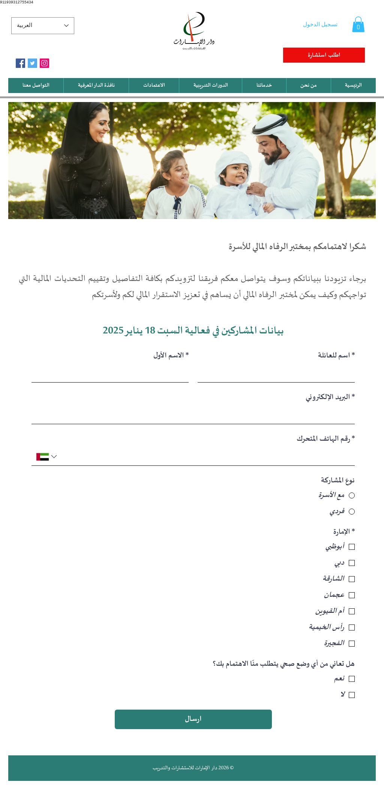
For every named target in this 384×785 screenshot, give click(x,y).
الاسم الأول (171, 356)
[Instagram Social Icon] (44, 63)
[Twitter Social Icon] (32, 63)
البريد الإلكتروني (330, 397)
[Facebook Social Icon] (20, 63)
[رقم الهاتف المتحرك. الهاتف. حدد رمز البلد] (47, 456)
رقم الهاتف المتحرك (326, 439)
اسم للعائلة (336, 356)
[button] (358, 24)
